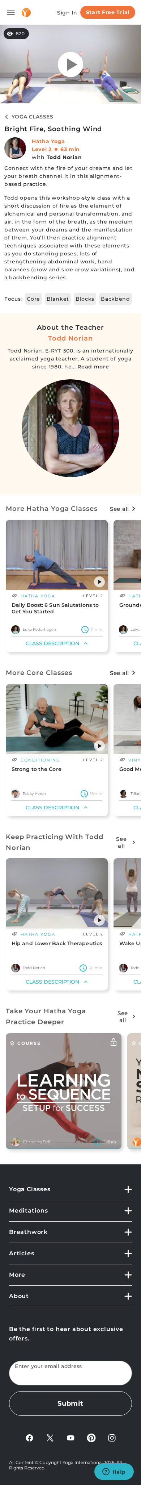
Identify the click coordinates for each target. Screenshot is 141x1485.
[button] (99, 581)
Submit (70, 1403)
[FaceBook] (29, 1437)
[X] (50, 1437)
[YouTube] (70, 1437)
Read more (93, 366)
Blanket (58, 299)
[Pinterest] (91, 1437)
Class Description (52, 643)
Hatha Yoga (48, 141)
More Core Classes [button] (39, 673)
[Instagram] (111, 1437)
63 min (70, 149)
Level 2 (42, 149)
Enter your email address (48, 1366)
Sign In (67, 12)
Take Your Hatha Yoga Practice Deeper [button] (46, 1016)
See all (119, 508)
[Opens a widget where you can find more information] (114, 1472)
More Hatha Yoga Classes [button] (52, 509)
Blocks (85, 299)
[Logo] (26, 12)
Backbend (115, 299)
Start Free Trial (107, 12)
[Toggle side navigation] (11, 12)
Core (33, 299)
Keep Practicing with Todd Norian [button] (54, 842)
